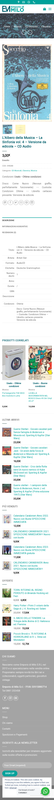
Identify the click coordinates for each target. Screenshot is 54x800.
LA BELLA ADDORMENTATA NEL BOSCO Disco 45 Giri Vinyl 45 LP (40, 397)
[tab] (27, 220)
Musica (17, 26)
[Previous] (7, 83)
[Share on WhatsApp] (5, 202)
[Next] (47, 83)
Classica (45, 26)
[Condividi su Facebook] (10, 202)
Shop (5, 717)
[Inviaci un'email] (15, 698)
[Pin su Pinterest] (26, 202)
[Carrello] (44, 9)
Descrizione (8, 220)
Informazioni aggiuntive (15, 226)
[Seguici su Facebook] (5, 698)
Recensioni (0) (9, 232)
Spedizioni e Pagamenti (14, 734)
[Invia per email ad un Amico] (21, 202)
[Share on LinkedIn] (32, 202)
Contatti (6, 728)
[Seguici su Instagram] (10, 698)
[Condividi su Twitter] (15, 202)
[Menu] (50, 9)
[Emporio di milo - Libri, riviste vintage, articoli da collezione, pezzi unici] (17, 8)
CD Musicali (31, 26)
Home (7, 26)
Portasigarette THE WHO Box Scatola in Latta (13, 394)
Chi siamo (7, 723)
